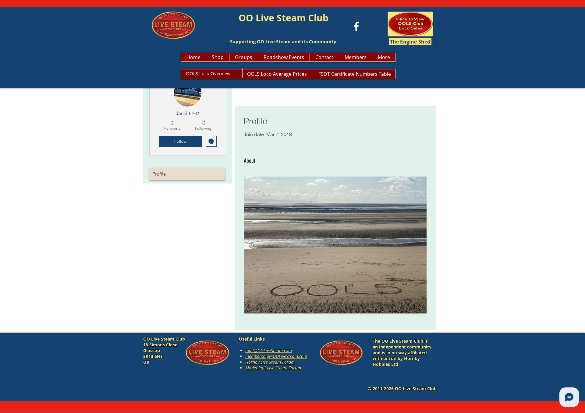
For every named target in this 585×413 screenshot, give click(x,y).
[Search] (435, 44)
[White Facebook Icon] (356, 26)
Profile (159, 174)
